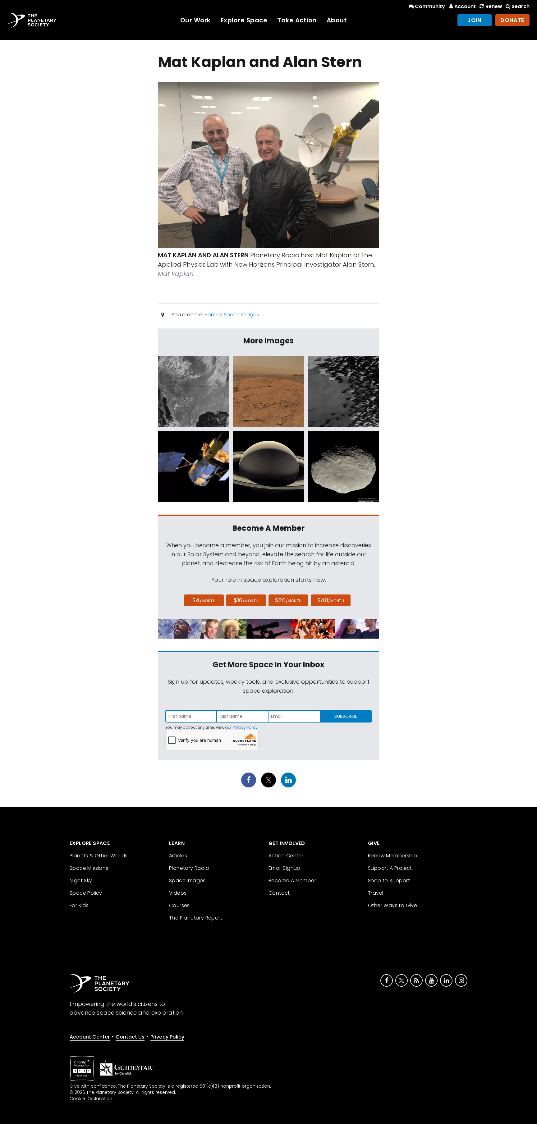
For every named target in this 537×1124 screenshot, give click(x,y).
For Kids (79, 905)
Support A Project (390, 868)
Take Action (297, 20)
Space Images (241, 314)
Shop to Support (389, 880)
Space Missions (89, 868)
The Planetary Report (195, 917)
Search (521, 6)
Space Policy (86, 893)
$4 (204, 600)
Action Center (285, 855)
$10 (246, 600)
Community (430, 6)
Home (211, 314)
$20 (288, 600)
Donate (512, 20)
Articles (178, 855)
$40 (330, 600)
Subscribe (345, 716)
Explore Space (244, 20)
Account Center (90, 1036)
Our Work (195, 20)
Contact (279, 893)
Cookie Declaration (91, 1098)
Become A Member (292, 880)
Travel (375, 893)
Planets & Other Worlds (99, 855)
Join (474, 20)
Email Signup (284, 868)
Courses (179, 905)
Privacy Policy (245, 727)
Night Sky (81, 880)
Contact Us (130, 1036)
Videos (177, 893)
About (337, 20)
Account (465, 6)
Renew (493, 6)
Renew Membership (392, 855)
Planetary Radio (189, 868)
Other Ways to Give (392, 905)
